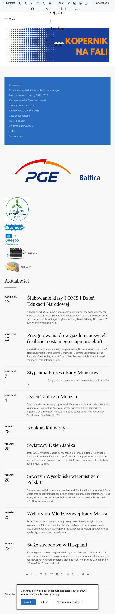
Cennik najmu (16, 136)
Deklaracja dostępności (21, 126)
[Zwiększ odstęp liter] (80, 9)
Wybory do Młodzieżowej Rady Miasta (67, 513)
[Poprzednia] (27, 574)
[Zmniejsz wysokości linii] (58, 9)
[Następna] (88, 574)
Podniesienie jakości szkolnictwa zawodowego (34, 90)
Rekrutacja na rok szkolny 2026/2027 (28, 95)
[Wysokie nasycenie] (50, 3)
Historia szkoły (17, 120)
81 (73, 574)
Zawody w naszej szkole (22, 105)
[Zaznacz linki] (69, 3)
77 (51, 574)
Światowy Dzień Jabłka (51, 445)
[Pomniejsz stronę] (29, 9)
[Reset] (87, 9)
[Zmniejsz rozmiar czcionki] (43, 9)
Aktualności (15, 85)
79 (62, 574)
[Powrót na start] (57, 19)
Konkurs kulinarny (46, 427)
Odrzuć (44, 602)
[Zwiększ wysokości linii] (65, 9)
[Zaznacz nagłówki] (75, 3)
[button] (9, 19)
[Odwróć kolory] (20, 3)
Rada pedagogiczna (19, 115)
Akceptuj (28, 602)
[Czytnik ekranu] (80, 3)
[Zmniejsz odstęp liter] (73, 9)
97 (83, 574)
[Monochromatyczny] (26, 3)
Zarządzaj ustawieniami (67, 602)
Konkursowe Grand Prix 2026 (24, 110)
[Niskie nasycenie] (44, 3)
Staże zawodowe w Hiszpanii (57, 545)
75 (41, 574)
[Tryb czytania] (86, 3)
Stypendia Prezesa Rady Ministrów (63, 372)
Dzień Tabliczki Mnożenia (54, 396)
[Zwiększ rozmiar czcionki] (51, 9)
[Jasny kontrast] (38, 3)
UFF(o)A (32, 253)
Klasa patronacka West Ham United (27, 100)
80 (67, 574)
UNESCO (13, 131)
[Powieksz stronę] (36, 9)
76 (46, 574)
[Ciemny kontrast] (32, 3)
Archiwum (26, 267)
